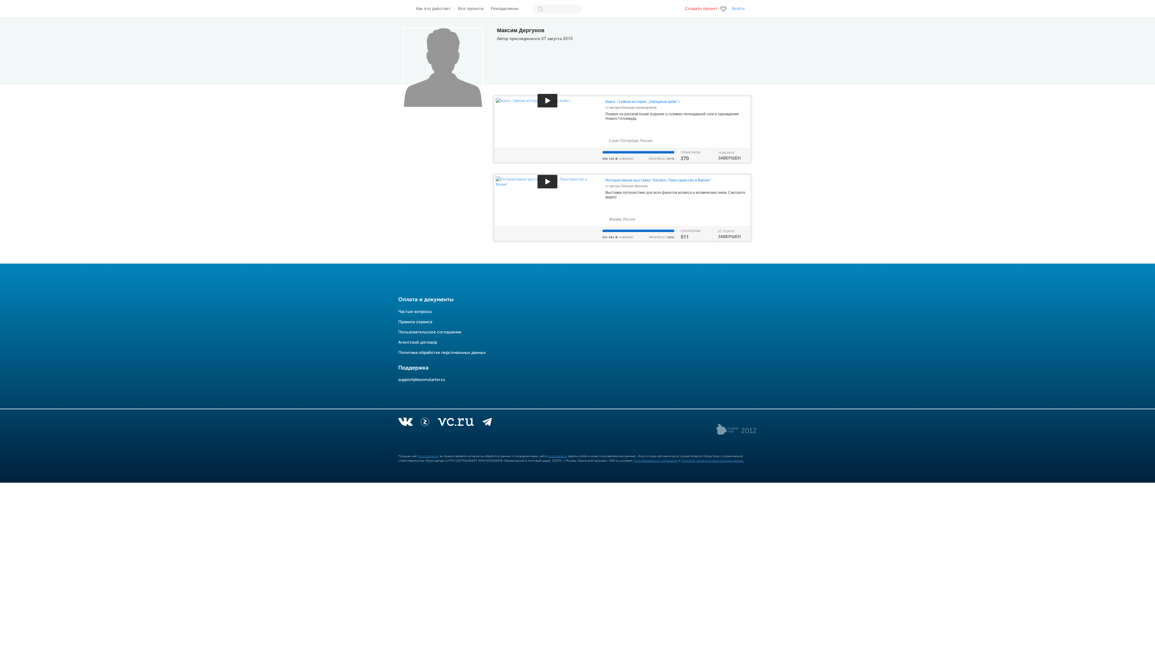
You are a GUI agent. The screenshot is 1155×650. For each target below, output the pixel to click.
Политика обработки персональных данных (442, 353)
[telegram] (487, 423)
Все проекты (471, 9)
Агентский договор (417, 342)
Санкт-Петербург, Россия (630, 140)
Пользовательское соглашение (429, 332)
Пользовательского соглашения (655, 460)
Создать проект (701, 9)
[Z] (425, 423)
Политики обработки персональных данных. (712, 460)
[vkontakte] (405, 423)
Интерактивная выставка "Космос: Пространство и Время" (658, 180)
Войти (738, 9)
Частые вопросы (415, 312)
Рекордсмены (504, 9)
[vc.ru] (456, 423)
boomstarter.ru (428, 456)
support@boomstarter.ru (421, 380)
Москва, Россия (621, 218)
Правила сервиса (415, 322)
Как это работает (433, 9)
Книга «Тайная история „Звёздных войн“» (642, 101)
